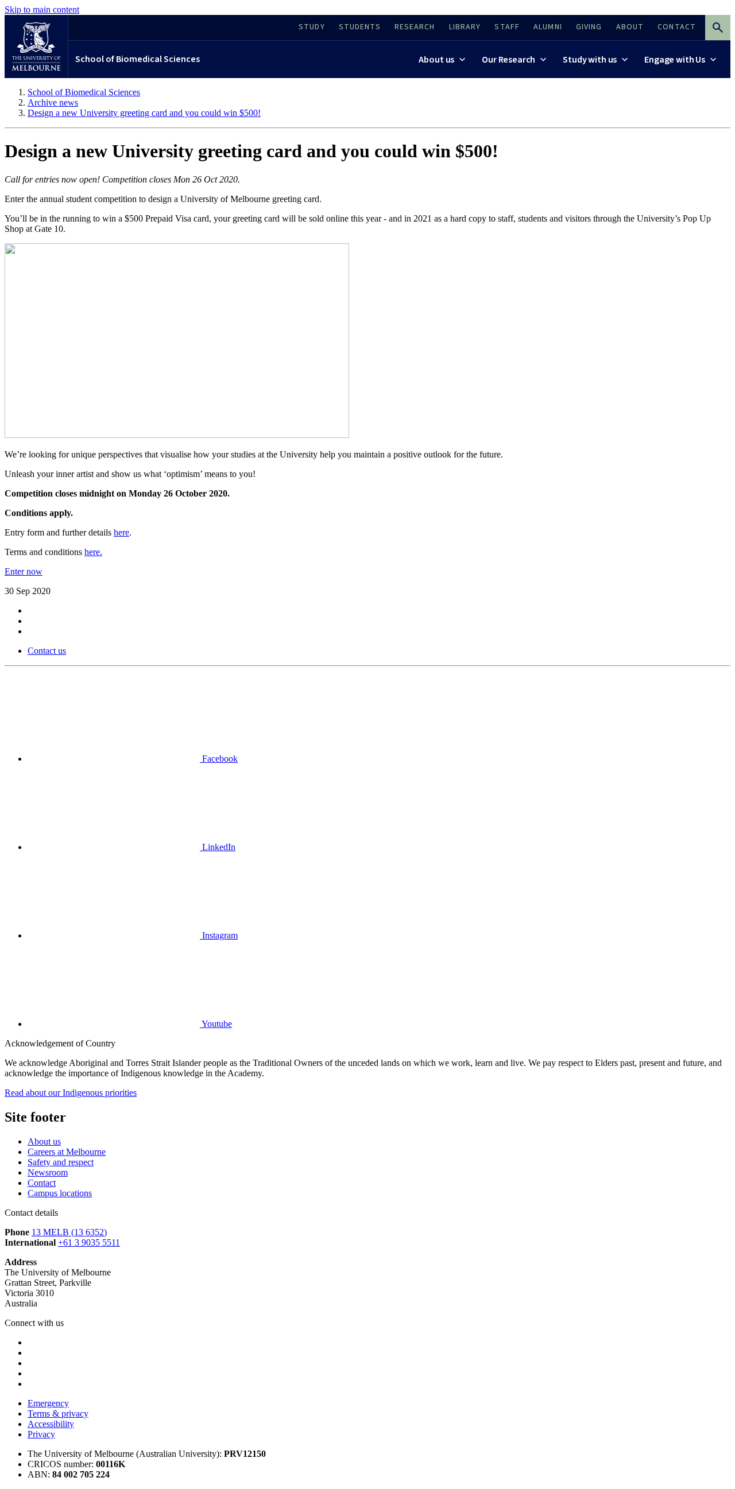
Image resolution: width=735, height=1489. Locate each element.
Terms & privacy (58, 1413)
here (121, 532)
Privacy (41, 1434)
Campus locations (60, 1193)
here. (93, 552)
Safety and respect (61, 1162)
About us (44, 1141)
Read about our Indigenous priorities (71, 1093)
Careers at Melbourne (67, 1152)
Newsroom (48, 1172)
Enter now (23, 571)
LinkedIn (217, 847)
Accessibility (51, 1424)
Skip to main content (42, 9)
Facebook (219, 758)
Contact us (47, 651)
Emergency (48, 1403)
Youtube (216, 1024)
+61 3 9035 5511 (89, 1242)
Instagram (219, 935)
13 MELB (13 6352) (69, 1232)
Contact (42, 1183)
